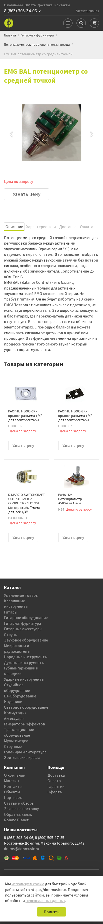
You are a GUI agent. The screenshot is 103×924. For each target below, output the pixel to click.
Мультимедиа (16, 740)
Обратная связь (18, 814)
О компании (13, 5)
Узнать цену (26, 194)
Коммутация (15, 712)
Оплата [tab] (86, 226)
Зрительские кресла (22, 757)
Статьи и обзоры (19, 803)
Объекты (12, 791)
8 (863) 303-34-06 (20, 10)
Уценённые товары (21, 595)
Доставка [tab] (67, 226)
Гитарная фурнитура (22, 623)
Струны (11, 634)
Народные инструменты (26, 656)
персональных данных (45, 900)
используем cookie (28, 883)
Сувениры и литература (25, 751)
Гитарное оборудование (26, 617)
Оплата (30, 5)
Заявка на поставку (21, 808)
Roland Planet (16, 819)
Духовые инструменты (24, 662)
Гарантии (56, 786)
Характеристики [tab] (41, 226)
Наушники (13, 701)
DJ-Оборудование (20, 695)
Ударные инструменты (24, 679)
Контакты (62, 5)
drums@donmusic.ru (21, 848)
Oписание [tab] (14, 226)
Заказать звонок (87, 11)
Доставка (45, 5)
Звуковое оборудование (26, 639)
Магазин (11, 780)
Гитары (10, 612)
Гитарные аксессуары (23, 628)
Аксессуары (14, 718)
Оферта (55, 791)
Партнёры (13, 797)
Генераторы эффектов (24, 723)
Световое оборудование (26, 707)
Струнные (13, 746)
